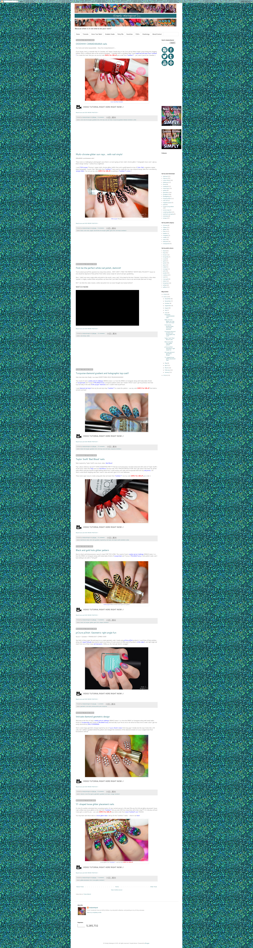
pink (100, 706)
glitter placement (84, 880)
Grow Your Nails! (96, 34)
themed (125, 119)
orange (112, 794)
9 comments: (101, 228)
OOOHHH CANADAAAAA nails (91, 43)
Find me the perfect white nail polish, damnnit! (98, 267)
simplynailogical (93, 907)
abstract (165, 176)
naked (164, 267)
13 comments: (101, 537)
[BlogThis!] (109, 117)
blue (164, 253)
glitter (107, 230)
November (168, 301)
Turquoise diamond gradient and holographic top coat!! (102, 373)
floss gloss (91, 794)
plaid (164, 204)
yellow (165, 287)
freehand (165, 186)
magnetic (165, 235)
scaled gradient (167, 212)
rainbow (165, 275)
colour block (166, 180)
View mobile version (116, 890)
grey (164, 265)
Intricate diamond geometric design (93, 716)
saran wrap (166, 210)
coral (86, 794)
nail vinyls (110, 119)
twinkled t (130, 119)
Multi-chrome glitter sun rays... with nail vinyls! (99, 154)
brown (165, 255)
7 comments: (101, 619)
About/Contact (157, 34)
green (164, 263)
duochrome (97, 230)
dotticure (165, 182)
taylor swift (117, 540)
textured (165, 241)
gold (111, 230)
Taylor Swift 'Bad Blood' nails (90, 459)
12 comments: (101, 333)
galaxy (165, 190)
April (166, 365)
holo (98, 119)
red (113, 540)
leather (165, 233)
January (167, 372)
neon (164, 239)
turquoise (113, 449)
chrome (165, 225)
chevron (82, 794)
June (166, 312)
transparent (166, 243)
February (167, 370)
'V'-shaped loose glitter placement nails (95, 804)
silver (164, 281)
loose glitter (96, 880)
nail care (165, 200)
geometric (83, 706)
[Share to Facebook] (113, 117)
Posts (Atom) (87, 894)
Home (78, 34)
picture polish (95, 706)
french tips (166, 188)
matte (164, 237)
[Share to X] (111, 117)
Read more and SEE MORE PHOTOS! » (87, 112)
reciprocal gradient (118, 119)
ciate (87, 540)
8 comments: (101, 117)
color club (83, 119)
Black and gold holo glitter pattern (92, 550)
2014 (165, 375)
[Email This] (107, 117)
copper (91, 230)
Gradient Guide (110, 34)
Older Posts (153, 887)
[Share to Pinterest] (115, 117)
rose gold (165, 279)
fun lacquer (89, 119)
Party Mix (120, 34)
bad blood (83, 540)
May (166, 363)
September (168, 305)
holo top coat (103, 119)
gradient (94, 119)
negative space (167, 202)
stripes (101, 622)
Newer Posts (80, 887)
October (167, 303)
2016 (165, 294)
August (167, 308)
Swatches (129, 34)
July (166, 310)
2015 (165, 297)
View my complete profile (94, 912)
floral (164, 184)
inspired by (103, 540)
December (168, 299)
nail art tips (83, 336)
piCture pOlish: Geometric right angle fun (96, 632)
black (81, 230)
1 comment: (101, 704)
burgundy (165, 257)
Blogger (147, 943)
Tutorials (85, 34)
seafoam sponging (168, 214)
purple (165, 273)
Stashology (145, 34)
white (134, 119)
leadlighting (166, 196)
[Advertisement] (116, 138)
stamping (165, 216)
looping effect (167, 198)
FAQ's (137, 34)
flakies (165, 227)
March (167, 368)
